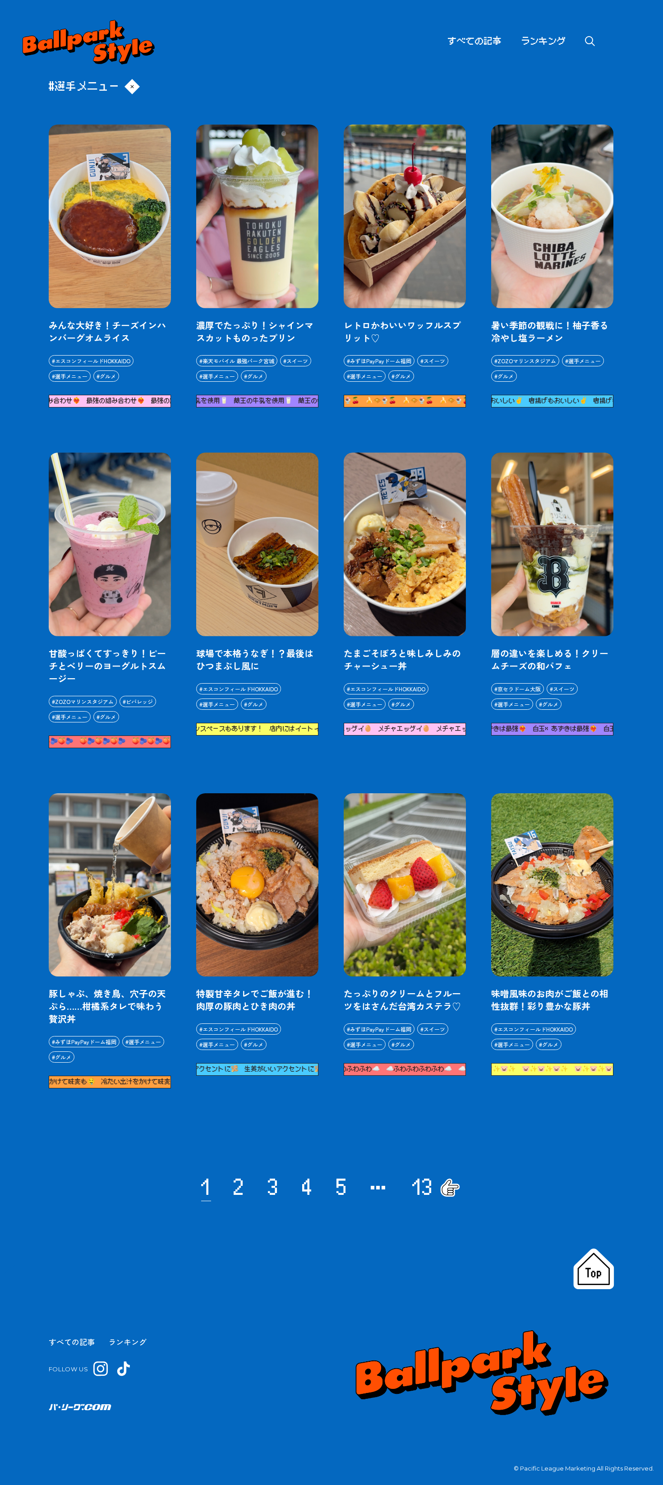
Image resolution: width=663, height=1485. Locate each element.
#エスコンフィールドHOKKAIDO (91, 361)
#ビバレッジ (138, 701)
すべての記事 (475, 41)
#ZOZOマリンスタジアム (525, 361)
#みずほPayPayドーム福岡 (379, 361)
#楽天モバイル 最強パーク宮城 (236, 361)
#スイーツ (295, 361)
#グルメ (106, 376)
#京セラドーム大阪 (517, 689)
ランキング (543, 41)
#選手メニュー (69, 376)
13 (423, 1187)
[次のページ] (450, 1188)
